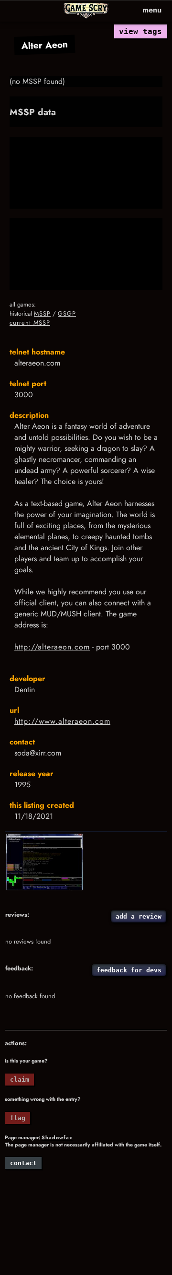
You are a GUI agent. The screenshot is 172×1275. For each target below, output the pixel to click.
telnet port (28, 383)
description (29, 415)
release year (32, 773)
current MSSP (30, 322)
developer (27, 678)
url (14, 710)
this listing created (42, 805)
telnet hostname (37, 351)
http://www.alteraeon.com (62, 721)
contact (22, 741)
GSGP (67, 313)
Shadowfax (57, 1137)
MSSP (42, 313)
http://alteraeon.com (52, 646)
